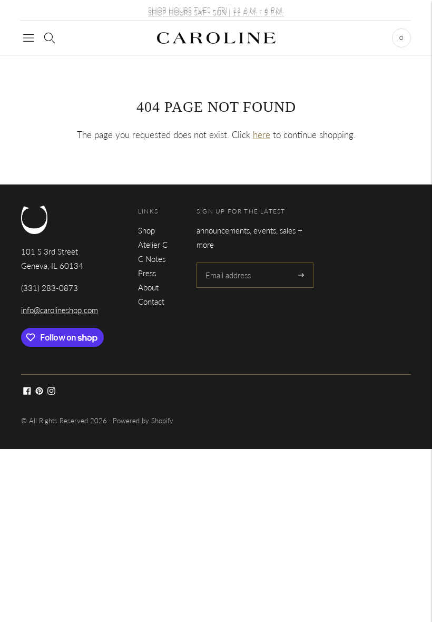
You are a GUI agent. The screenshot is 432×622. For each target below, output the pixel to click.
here (261, 134)
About (148, 287)
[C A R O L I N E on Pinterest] (39, 391)
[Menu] (28, 38)
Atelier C (153, 244)
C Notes (151, 259)
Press (147, 273)
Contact (151, 301)
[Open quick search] (49, 38)
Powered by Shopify (143, 420)
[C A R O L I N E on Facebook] (27, 391)
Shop (146, 230)
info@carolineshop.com (59, 310)
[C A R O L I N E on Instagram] (51, 391)
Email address (227, 263)
